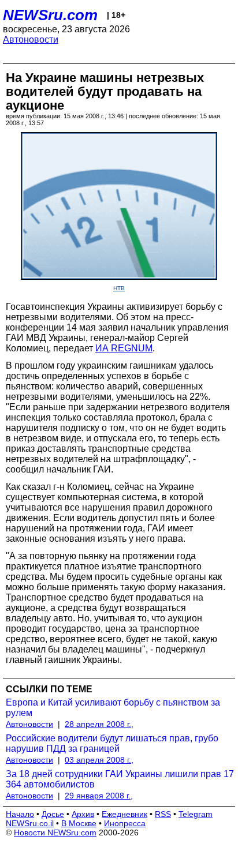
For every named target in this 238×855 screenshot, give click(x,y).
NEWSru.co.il (30, 823)
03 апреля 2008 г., (99, 759)
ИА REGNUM (124, 348)
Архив (83, 814)
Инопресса (125, 823)
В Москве (78, 823)
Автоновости (30, 39)
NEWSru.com (50, 15)
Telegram (195, 814)
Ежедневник (124, 814)
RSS (163, 814)
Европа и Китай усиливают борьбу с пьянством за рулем (113, 707)
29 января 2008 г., (99, 795)
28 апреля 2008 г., (99, 724)
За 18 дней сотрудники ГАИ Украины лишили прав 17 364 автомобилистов (120, 779)
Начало (20, 814)
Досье (53, 814)
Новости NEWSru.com (55, 832)
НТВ (119, 288)
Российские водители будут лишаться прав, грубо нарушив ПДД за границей (112, 743)
